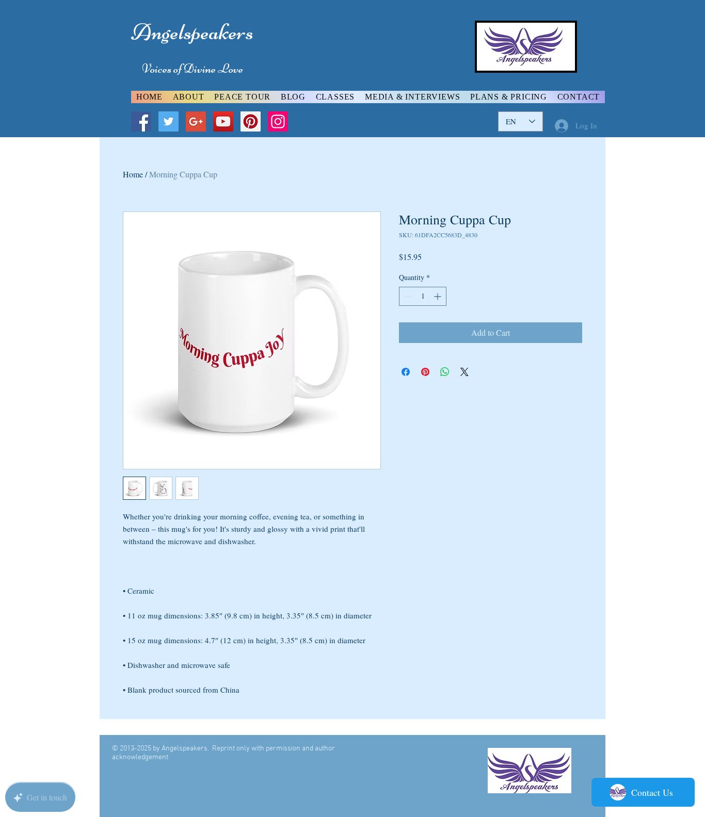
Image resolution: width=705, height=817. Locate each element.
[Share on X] (464, 372)
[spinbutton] (422, 296)
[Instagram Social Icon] (278, 121)
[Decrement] (406, 296)
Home (133, 174)
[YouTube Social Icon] (223, 121)
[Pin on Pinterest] (425, 372)
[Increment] (438, 296)
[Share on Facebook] (405, 372)
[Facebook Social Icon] (141, 121)
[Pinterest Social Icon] (251, 121)
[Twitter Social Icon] (168, 121)
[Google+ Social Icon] (196, 121)
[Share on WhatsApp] (445, 372)
